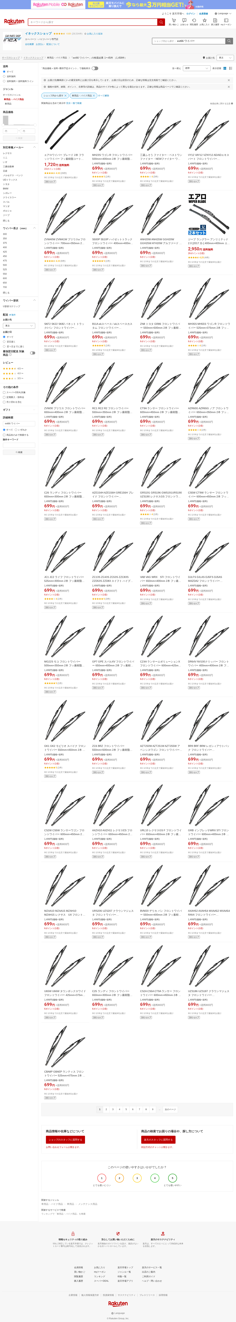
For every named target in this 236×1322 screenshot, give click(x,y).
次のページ (170, 1109)
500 (5, 265)
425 (5, 252)
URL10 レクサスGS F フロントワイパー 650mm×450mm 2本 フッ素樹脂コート (161, 834)
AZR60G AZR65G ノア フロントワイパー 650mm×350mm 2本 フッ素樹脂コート (208, 412)
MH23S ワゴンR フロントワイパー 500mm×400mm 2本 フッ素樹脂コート (112, 158)
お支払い (40, 44)
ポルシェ (7, 210)
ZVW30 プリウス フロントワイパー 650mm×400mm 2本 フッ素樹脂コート (64, 412)
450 (5, 256)
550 (5, 274)
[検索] (161, 22)
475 (5, 260)
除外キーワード (10, 439)
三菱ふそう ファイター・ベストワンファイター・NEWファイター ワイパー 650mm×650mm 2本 (161, 158)
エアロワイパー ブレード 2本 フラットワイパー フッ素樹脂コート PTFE (64, 158)
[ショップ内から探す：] (229, 41)
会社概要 (29, 44)
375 (5, 243)
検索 (20, 138)
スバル (6, 202)
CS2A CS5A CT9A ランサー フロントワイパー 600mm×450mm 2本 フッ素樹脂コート (160, 995)
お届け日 (7, 332)
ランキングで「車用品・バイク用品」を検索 (63, 1214)
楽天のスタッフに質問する (158, 1139)
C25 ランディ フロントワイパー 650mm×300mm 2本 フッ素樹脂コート (112, 995)
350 (5, 238)
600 (5, 278)
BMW (5, 188)
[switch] (32, 353)
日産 (5, 171)
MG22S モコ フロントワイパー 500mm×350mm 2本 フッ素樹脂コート (64, 665)
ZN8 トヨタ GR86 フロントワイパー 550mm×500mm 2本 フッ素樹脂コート (160, 327)
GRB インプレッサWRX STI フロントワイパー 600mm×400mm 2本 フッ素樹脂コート (208, 834)
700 (5, 287)
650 (5, 282)
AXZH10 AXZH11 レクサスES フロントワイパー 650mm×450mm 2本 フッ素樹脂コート (112, 834)
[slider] (3, 125)
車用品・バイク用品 (52, 1204)
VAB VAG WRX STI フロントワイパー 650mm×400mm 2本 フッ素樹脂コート (160, 581)
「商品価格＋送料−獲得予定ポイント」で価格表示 (65, 68)
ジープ (6, 215)
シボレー (7, 193)
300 (5, 234)
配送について (53, 44)
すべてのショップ (11, 57)
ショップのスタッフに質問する (65, 1139)
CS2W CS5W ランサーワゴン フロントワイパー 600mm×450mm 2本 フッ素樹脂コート (64, 834)
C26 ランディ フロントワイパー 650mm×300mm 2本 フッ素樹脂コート (64, 496)
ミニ (5, 157)
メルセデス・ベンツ (13, 175)
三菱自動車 (8, 166)
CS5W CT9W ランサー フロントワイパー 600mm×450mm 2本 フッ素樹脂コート (208, 496)
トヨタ (6, 184)
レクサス (7, 153)
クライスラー (9, 197)
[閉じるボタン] (228, 80)
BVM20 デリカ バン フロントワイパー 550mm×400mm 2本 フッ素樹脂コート (161, 914)
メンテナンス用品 (87, 1204)
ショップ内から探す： (165, 41)
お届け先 (7, 320)
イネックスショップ (38, 33)
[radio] (4, 71)
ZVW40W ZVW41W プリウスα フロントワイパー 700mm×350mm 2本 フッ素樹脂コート (65, 243)
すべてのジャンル (12, 95)
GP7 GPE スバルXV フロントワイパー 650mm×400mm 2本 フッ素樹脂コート (113, 665)
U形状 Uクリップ (11, 306)
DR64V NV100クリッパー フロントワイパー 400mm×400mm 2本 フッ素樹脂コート (208, 665)
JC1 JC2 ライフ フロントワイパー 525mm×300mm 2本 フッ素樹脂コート (64, 581)
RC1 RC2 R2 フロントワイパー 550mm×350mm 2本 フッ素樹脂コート (112, 412)
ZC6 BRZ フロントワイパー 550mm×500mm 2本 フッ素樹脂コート (112, 749)
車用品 (70, 1204)
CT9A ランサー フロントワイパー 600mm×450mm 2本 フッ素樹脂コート (160, 412)
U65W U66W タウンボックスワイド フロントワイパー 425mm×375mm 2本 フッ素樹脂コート (65, 995)
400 (5, 247)
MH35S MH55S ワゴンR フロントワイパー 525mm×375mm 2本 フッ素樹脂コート (209, 327)
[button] (223, 14)
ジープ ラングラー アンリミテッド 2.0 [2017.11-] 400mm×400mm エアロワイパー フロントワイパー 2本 (209, 243)
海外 (13, 315)
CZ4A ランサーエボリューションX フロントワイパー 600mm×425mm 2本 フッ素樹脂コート (160, 665)
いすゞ (6, 162)
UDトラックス (10, 180)
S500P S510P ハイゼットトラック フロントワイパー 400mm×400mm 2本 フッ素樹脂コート (112, 243)
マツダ (6, 206)
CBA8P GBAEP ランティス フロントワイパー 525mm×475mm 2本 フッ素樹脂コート (64, 1075)
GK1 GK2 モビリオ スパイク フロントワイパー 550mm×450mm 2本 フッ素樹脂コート (65, 749)
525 (5, 269)
